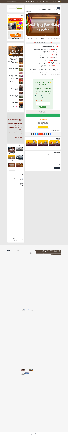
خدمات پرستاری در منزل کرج (38, 250)
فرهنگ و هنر (47, 1)
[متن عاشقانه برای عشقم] (21, 66)
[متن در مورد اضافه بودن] (21, 86)
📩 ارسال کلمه (42, 106)
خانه (58, 6)
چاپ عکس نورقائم (51, 251)
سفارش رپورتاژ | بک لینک (28, 1)
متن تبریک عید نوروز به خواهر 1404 (14, 78)
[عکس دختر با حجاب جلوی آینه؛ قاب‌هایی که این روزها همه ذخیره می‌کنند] (21, 59)
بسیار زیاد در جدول (21, 151)
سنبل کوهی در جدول (13, 238)
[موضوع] (59, 1)
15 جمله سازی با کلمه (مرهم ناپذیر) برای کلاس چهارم (20, 168)
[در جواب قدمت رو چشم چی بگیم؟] (31, 373)
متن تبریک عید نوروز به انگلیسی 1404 (14, 81)
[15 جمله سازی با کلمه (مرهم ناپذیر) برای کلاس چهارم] (19, 165)
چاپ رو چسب (47, 251)
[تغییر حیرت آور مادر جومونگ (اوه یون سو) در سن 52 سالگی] (23, 370)
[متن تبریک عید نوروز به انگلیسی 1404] (21, 82)
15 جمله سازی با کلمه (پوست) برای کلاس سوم (32, 147)
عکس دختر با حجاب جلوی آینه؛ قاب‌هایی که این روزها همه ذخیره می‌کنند (13, 59)
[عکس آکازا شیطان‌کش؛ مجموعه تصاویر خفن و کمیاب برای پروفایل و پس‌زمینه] (31, 338)
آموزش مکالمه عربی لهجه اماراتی (57, 250)
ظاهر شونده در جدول (20, 159)
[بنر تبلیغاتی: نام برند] (15, 24)
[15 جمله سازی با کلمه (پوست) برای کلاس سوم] (31, 143)
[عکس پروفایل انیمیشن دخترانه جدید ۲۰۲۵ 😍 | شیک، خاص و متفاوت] (21, 62)
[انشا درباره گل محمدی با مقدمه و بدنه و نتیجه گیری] (11, 149)
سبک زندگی (54, 1)
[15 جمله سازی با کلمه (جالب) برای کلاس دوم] (11, 165)
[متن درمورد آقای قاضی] (21, 93)
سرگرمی (50, 1)
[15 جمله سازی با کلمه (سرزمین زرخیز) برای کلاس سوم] (19, 180)
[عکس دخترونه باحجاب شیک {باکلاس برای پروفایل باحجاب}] (21, 96)
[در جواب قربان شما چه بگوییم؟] (27, 251)
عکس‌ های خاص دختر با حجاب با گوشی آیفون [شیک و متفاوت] (13, 69)
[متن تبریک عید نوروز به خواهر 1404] (21, 79)
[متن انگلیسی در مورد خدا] (21, 103)
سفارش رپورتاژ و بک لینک (34, 434)
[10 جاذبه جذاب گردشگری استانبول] (27, 373)
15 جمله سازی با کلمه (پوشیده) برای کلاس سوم (55, 147)
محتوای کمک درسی (39, 1)
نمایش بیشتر (15, 240)
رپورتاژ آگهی (34, 1)
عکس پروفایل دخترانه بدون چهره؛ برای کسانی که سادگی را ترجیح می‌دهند (13, 76)
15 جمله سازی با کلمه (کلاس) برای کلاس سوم (11, 160)
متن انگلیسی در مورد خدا (15, 102)
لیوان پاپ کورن (52, 254)
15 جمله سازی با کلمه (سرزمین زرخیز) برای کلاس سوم (20, 184)
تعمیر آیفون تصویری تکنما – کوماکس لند (41, 251)
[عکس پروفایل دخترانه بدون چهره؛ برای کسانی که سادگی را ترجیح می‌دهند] (21, 76)
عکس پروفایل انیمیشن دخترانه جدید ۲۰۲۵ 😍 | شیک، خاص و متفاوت (13, 62)
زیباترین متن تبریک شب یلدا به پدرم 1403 (13, 71)
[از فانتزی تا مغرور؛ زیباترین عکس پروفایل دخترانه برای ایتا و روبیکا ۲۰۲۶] (23, 338)
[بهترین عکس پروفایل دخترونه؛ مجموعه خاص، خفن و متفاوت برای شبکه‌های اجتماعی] (31, 279)
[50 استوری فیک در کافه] (21, 100)
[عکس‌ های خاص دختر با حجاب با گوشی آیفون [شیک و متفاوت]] (21, 69)
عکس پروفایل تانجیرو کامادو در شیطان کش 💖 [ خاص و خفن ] (13, 106)
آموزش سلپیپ (48, 250)
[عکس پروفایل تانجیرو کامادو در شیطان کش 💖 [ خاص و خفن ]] (21, 106)
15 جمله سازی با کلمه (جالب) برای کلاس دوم (11, 168)
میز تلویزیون (51, 250)
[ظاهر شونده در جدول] (19, 157)
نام (59, 164)
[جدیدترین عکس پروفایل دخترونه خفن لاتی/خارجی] (21, 89)
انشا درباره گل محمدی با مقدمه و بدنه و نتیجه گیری (12, 153)
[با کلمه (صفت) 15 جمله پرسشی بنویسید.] (11, 173)
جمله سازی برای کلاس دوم (55, 130)
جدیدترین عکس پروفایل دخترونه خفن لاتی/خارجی (13, 89)
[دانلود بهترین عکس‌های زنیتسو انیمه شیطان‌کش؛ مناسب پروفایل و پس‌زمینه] (31, 370)
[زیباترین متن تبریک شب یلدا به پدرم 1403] (21, 72)
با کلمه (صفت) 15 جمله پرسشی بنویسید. (12, 176)
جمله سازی (52, 6)
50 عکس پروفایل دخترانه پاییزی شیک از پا (17, 56)
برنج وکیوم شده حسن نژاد (58, 254)
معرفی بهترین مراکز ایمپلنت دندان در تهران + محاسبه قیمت (20, 173)
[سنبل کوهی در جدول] (11, 207)
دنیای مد (43, 1)
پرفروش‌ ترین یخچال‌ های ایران (57, 251)
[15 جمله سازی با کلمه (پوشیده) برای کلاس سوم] (54, 143)
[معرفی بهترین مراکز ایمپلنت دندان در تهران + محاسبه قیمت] (19, 171)
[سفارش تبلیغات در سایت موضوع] (15, 35)
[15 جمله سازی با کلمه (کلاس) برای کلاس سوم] (11, 157)
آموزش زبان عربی (43, 126)
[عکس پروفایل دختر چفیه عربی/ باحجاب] (27, 370)
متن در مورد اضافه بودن (15, 85)
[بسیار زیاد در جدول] (19, 149)
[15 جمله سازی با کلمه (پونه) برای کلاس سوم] (43, 143)
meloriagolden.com (44, 250)
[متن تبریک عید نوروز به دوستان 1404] (23, 251)
